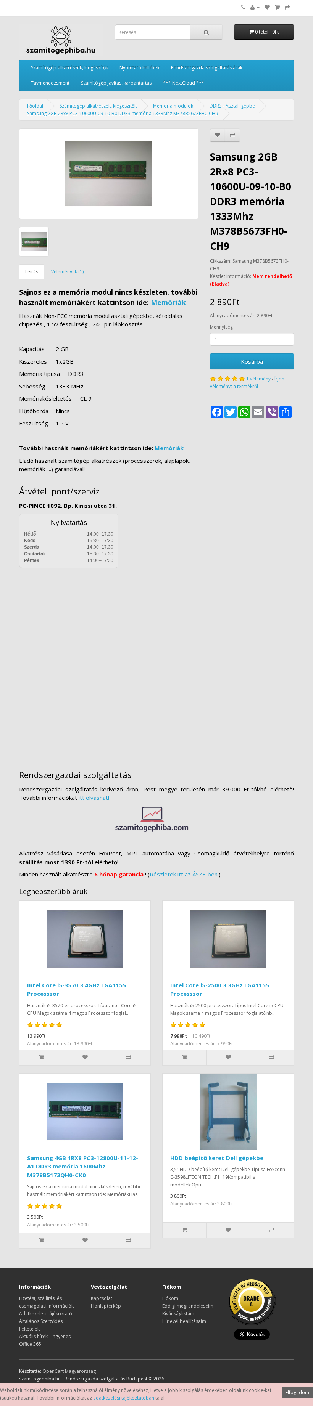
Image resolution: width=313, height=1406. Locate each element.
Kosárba (252, 361)
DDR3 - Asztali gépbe (232, 106)
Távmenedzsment (50, 83)
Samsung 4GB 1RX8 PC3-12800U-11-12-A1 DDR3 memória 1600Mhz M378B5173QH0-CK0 (82, 1166)
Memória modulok (173, 106)
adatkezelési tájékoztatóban (123, 1398)
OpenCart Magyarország (69, 1371)
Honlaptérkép (106, 1306)
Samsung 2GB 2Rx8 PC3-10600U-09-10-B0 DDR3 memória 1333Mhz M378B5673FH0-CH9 (122, 113)
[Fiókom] (255, 7)
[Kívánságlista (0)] (267, 7)
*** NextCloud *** (183, 83)
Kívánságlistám (178, 1313)
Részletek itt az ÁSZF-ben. (184, 874)
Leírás (31, 271)
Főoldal (35, 106)
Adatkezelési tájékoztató (45, 1313)
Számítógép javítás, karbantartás (116, 83)
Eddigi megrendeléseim (187, 1306)
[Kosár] (277, 7)
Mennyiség (221, 327)
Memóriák (168, 302)
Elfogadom (297, 1392)
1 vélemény (258, 379)
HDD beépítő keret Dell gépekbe (216, 1158)
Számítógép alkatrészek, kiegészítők (69, 67)
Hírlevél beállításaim (184, 1321)
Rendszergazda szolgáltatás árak (206, 67)
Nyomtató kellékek (139, 67)
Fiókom (170, 1298)
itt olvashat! (94, 797)
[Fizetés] (287, 7)
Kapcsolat (101, 1298)
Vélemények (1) (67, 271)
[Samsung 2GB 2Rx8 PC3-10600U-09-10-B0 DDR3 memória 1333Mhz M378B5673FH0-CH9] (108, 173)
